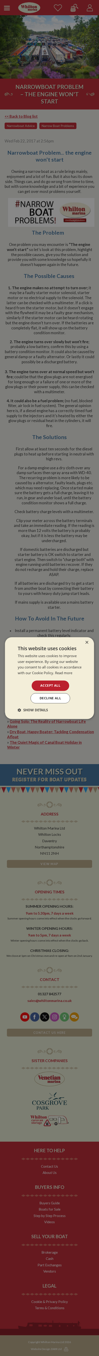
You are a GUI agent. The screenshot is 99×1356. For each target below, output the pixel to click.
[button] (33, 710)
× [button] (86, 642)
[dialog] (49, 678)
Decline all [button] (50, 698)
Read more (63, 673)
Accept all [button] (50, 685)
